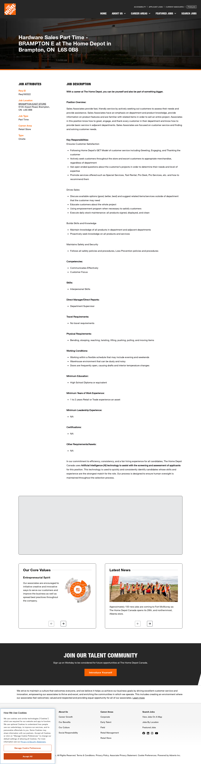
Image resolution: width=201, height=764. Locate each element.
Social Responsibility (68, 732)
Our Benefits (64, 722)
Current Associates (175, 7)
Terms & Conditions (86, 755)
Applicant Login (156, 7)
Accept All (28, 756)
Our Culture (64, 727)
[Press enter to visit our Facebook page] (143, 732)
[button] (51, 623)
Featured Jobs (165, 13)
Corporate (105, 717)
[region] (27, 736)
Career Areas (139, 13)
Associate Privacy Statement (123, 755)
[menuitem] (103, 14)
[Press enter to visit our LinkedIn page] (148, 732)
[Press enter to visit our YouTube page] (156, 732)
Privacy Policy (102, 755)
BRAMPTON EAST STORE (32, 103)
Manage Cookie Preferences (27, 748)
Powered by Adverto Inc (169, 755)
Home (103, 13)
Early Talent (105, 722)
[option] (57, 589)
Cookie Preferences (147, 755)
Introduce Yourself (100, 672)
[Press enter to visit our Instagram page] (152, 732)
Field (102, 727)
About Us (117, 13)
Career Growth (66, 717)
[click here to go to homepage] (10, 9)
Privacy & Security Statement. (33, 741)
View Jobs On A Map (152, 717)
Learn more (139, 697)
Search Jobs (189, 13)
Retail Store (105, 738)
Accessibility (140, 7)
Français (192, 7)
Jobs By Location (150, 722)
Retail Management (109, 732)
